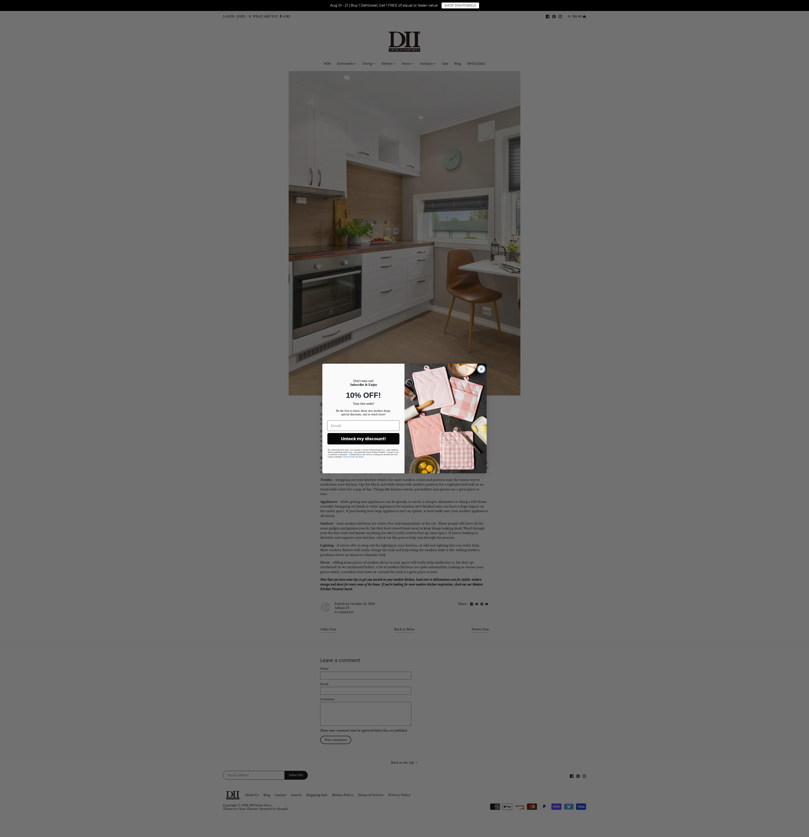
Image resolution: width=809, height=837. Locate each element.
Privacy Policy (349, 457)
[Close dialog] (481, 369)
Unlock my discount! (363, 439)
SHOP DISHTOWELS (460, 5)
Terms (361, 457)
